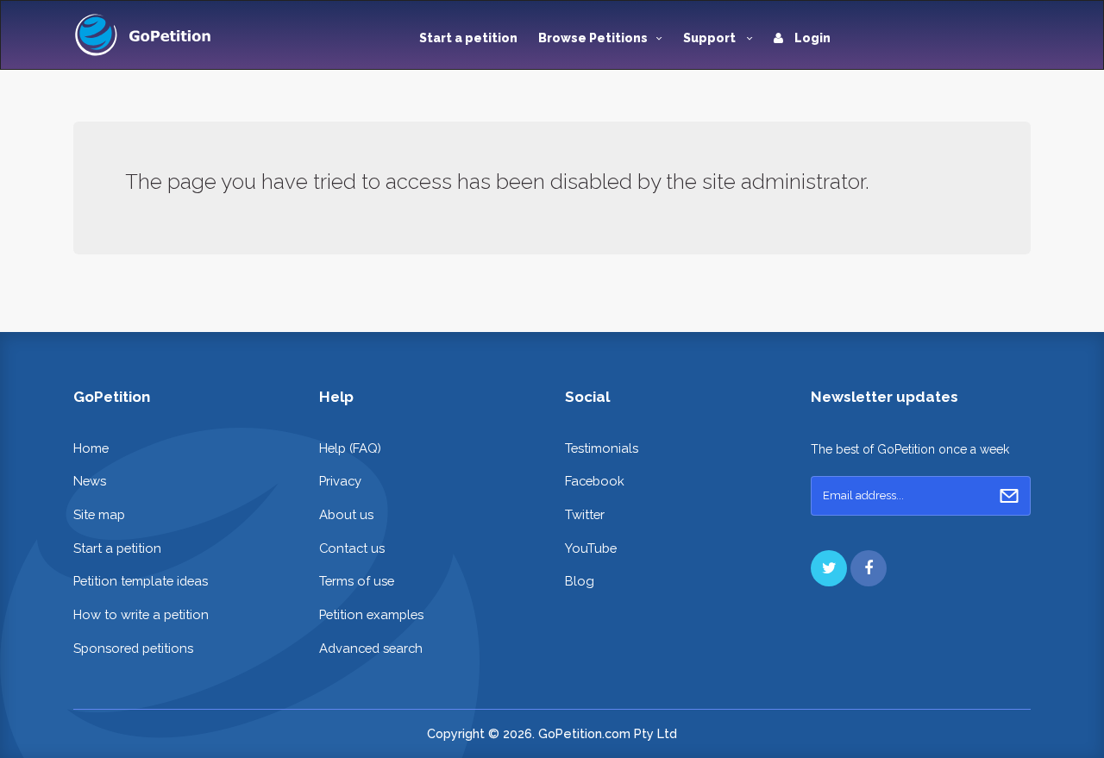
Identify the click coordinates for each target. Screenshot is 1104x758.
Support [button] (710, 38)
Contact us (352, 548)
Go (1009, 496)
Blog (579, 580)
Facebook (594, 480)
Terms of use (356, 580)
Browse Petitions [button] (593, 38)
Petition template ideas (140, 580)
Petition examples (371, 614)
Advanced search (371, 648)
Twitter (585, 514)
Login (811, 38)
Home (91, 448)
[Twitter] (829, 568)
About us (346, 514)
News (89, 480)
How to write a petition (141, 614)
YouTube (591, 548)
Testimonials (601, 448)
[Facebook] (868, 568)
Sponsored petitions (133, 648)
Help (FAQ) (350, 448)
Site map (99, 514)
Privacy (340, 480)
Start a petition (468, 38)
